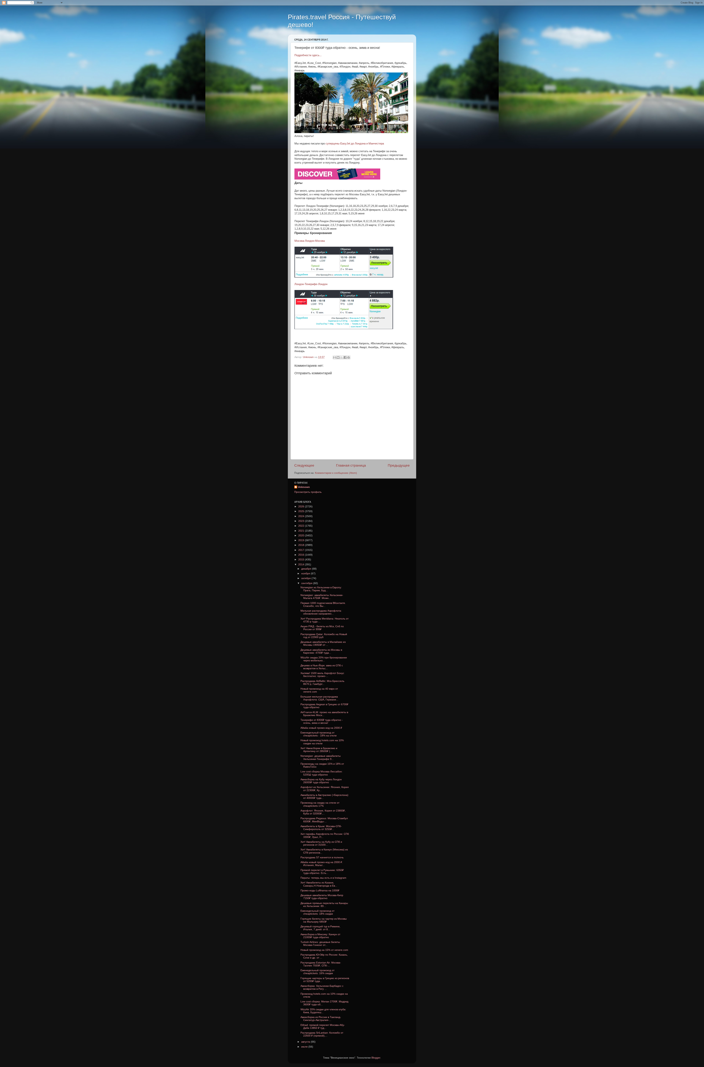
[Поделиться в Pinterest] (348, 357)
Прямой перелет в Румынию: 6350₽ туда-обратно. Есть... (322, 871)
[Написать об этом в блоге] (338, 357)
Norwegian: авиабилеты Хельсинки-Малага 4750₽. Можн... (321, 596)
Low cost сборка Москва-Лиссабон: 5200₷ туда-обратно (321, 773)
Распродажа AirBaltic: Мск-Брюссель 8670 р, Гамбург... (322, 682)
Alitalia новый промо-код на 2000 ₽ (321, 728)
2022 (301, 525)
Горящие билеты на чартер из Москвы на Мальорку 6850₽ (323, 920)
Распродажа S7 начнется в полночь (322, 857)
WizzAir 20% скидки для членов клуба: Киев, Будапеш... (323, 1011)
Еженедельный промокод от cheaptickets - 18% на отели (318, 734)
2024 (301, 516)
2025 (301, 511)
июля (304, 1046)
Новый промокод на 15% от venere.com (324, 950)
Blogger (375, 1057)
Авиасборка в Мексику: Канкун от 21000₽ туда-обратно (320, 936)
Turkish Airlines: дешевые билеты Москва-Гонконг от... (320, 943)
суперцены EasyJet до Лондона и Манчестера (355, 143)
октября (306, 578)
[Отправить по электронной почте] (334, 357)
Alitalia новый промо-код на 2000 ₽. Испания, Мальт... (321, 864)
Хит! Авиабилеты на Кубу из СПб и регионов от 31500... (321, 843)
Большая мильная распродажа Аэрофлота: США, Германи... (319, 698)
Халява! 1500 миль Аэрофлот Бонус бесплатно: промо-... (322, 674)
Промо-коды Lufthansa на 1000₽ (319, 890)
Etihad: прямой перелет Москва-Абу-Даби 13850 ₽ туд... (322, 1026)
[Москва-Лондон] (343, 276)
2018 (301, 545)
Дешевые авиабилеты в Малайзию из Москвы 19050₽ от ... (323, 643)
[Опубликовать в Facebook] (345, 357)
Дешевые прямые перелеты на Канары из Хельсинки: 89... (324, 904)
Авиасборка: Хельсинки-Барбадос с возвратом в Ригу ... (321, 987)
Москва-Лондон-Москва (309, 240)
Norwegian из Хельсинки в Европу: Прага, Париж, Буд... (321, 589)
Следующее (304, 465)
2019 (301, 540)
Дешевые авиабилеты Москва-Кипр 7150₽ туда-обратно (321, 897)
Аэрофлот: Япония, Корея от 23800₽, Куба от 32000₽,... (323, 812)
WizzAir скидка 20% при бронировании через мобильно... (323, 659)
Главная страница (351, 465)
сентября (307, 583)
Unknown (304, 487)
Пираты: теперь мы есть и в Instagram (323, 877)
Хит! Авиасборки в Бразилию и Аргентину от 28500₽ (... (318, 750)
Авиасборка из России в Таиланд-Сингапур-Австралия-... (320, 1018)
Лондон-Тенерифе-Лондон (310, 284)
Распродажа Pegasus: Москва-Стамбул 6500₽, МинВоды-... (324, 820)
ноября (306, 573)
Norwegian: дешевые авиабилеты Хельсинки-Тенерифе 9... (320, 757)
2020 (301, 535)
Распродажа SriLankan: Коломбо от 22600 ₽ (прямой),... (321, 1034)
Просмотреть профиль (308, 492)
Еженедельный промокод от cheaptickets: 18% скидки (317, 912)
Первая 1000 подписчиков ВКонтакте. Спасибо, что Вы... (323, 604)
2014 (301, 564)
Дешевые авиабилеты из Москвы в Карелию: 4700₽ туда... (321, 651)
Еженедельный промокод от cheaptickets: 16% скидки (317, 972)
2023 (301, 521)
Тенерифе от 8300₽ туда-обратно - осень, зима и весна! (321, 721)
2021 (301, 530)
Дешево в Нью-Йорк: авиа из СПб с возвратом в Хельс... (321, 667)
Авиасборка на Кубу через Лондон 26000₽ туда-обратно (321, 781)
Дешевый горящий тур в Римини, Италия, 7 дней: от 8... (320, 928)
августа (306, 1041)
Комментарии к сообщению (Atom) (336, 473)
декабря (306, 568)
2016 (301, 554)
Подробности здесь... (308, 55)
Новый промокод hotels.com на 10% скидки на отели (322, 742)
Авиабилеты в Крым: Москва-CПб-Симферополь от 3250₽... (321, 828)
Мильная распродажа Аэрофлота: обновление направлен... (321, 612)
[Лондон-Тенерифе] (343, 328)
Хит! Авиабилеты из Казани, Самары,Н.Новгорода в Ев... (318, 884)
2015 (301, 559)
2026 (301, 506)
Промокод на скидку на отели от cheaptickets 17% (319, 804)
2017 (301, 550)
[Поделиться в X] (341, 357)
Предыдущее (399, 465)
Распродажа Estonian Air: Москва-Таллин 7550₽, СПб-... (320, 964)
